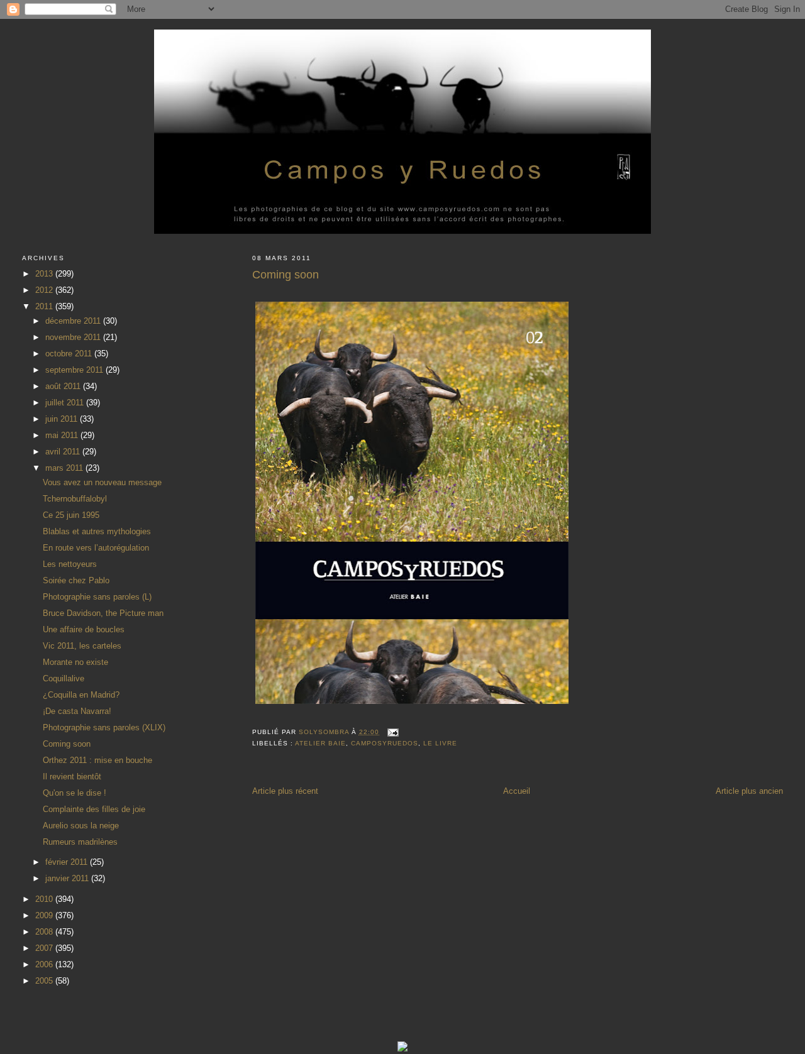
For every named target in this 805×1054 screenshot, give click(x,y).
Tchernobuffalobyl (75, 498)
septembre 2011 (75, 370)
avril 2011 (63, 451)
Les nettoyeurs (70, 564)
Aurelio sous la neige (81, 825)
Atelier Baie (320, 743)
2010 (45, 899)
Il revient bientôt (72, 776)
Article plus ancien (749, 791)
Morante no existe (75, 662)
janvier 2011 (68, 878)
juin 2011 (62, 419)
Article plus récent (285, 791)
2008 (45, 931)
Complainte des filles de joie (94, 809)
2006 (45, 964)
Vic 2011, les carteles (82, 646)
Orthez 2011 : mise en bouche (97, 760)
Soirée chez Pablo (76, 580)
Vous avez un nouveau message (102, 482)
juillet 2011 (65, 402)
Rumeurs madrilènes (80, 842)
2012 (45, 290)
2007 (45, 948)
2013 (45, 273)
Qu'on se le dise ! (74, 793)
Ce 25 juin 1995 (71, 515)
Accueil (516, 791)
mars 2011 (65, 468)
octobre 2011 (69, 353)
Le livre (440, 743)
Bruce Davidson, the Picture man (103, 613)
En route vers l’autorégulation (96, 547)
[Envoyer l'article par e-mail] (393, 731)
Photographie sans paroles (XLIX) (104, 727)
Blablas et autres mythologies (97, 531)
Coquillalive (63, 678)
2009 (45, 915)
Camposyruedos (384, 743)
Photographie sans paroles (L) (97, 596)
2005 (45, 980)
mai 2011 (62, 435)
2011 (45, 306)
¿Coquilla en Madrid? (81, 695)
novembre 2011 (74, 337)
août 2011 (64, 386)
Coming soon (67, 744)
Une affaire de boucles (84, 629)
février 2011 (67, 862)
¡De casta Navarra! (77, 711)
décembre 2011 (74, 321)
